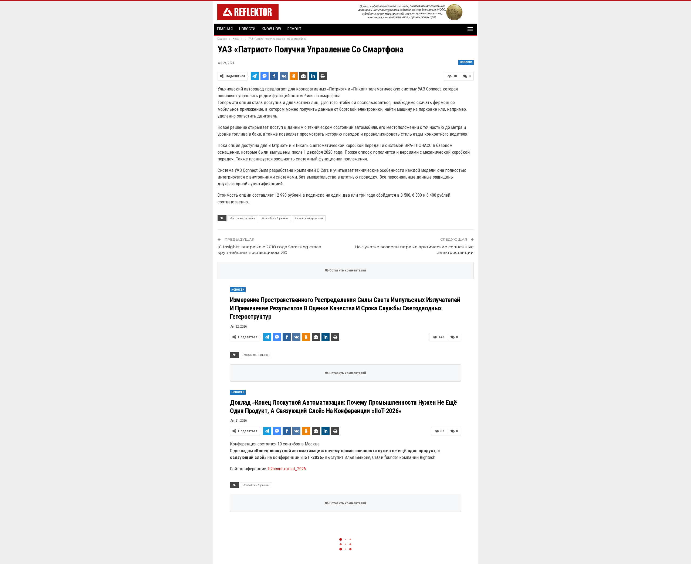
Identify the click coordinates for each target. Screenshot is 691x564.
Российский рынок (275, 218)
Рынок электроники (308, 218)
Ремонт (294, 28)
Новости (247, 28)
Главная (225, 28)
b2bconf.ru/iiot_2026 (287, 468)
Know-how (271, 28)
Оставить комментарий (347, 270)
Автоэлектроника (242, 218)
